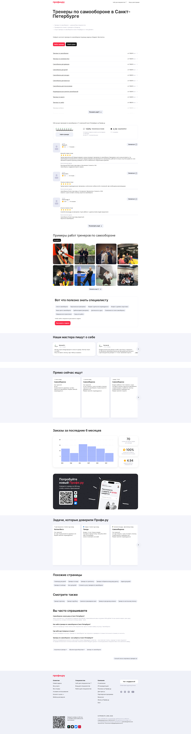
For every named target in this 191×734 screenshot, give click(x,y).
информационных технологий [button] (106, 720)
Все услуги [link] (56, 686)
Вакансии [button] (101, 697)
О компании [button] (101, 683)
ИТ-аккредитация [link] (103, 686)
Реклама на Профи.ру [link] (104, 689)
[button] (132, 144)
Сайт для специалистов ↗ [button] (83, 683)
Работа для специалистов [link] (83, 689)
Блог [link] (99, 702)
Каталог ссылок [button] (58, 694)
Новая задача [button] (57, 683)
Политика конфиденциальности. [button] (114, 723)
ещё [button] (137, 352)
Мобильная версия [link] (59, 697)
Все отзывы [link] (56, 689)
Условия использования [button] (60, 691)
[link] (59, 44)
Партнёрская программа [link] (105, 694)
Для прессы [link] (101, 691)
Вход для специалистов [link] (82, 686)
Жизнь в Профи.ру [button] (103, 700)
